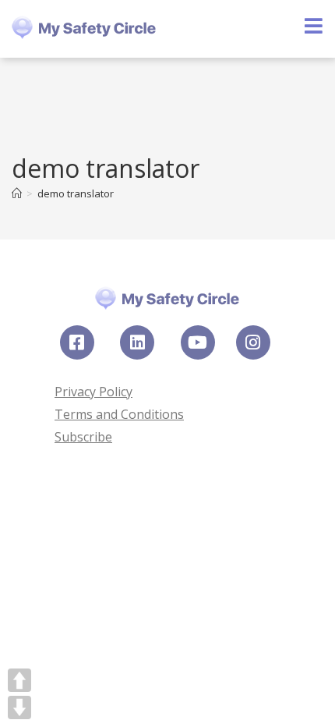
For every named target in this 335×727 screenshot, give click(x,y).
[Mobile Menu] (314, 28)
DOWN (19, 707)
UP (19, 680)
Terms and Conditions (119, 414)
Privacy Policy (93, 391)
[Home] (17, 193)
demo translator (75, 193)
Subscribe (83, 436)
